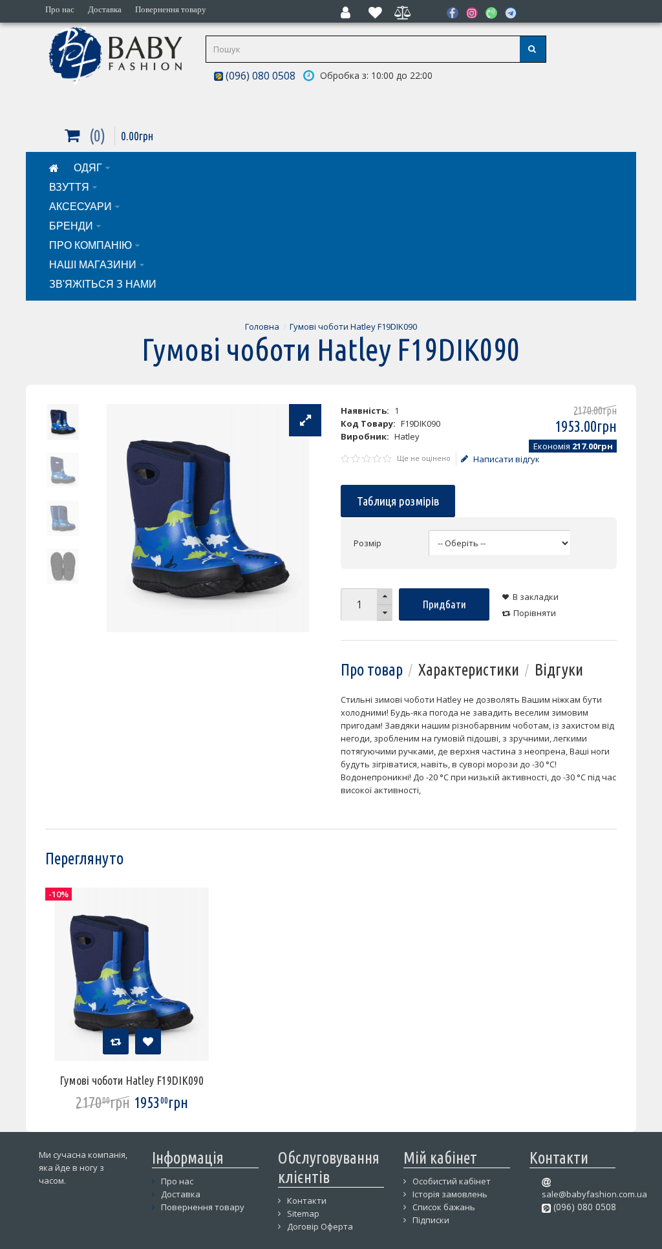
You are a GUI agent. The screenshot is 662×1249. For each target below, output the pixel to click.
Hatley (407, 436)
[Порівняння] (116, 1041)
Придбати (444, 604)
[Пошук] (533, 49)
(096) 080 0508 (259, 76)
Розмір (367, 543)
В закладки (536, 597)
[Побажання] (148, 1041)
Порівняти (534, 613)
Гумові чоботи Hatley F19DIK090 (353, 326)
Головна (262, 326)
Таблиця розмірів (398, 501)
